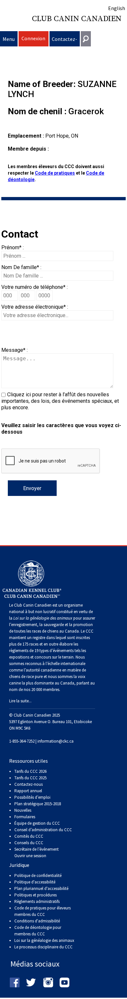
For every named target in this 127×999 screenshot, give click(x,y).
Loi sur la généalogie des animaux (44, 940)
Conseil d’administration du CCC (43, 829)
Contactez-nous (64, 41)
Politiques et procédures (35, 895)
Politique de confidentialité (38, 875)
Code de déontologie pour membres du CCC (37, 931)
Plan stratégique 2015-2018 (37, 804)
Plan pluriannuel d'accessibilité (41, 888)
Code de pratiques (55, 173)
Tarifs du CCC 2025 (30, 778)
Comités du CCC (28, 836)
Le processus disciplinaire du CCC (43, 947)
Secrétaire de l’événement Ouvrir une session (36, 852)
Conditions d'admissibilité (37, 921)
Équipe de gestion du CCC (37, 823)
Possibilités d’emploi (32, 797)
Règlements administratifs (37, 901)
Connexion (33, 38)
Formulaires (24, 817)
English (116, 8)
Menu (9, 39)
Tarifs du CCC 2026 (30, 771)
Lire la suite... (20, 701)
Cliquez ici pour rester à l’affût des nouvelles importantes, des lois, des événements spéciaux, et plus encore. (60, 401)
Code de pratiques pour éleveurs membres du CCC (42, 911)
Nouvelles (22, 810)
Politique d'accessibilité (34, 882)
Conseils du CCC (28, 842)
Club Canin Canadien (76, 19)
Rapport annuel (28, 791)
